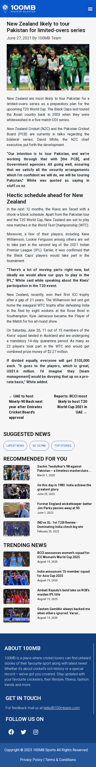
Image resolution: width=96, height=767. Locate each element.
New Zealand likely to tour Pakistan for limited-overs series (46, 27)
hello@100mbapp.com (62, 708)
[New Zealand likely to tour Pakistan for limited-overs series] (48, 69)
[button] (90, 8)
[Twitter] (23, 731)
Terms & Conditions (60, 760)
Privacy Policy (31, 760)
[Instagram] (35, 731)
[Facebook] (11, 731)
